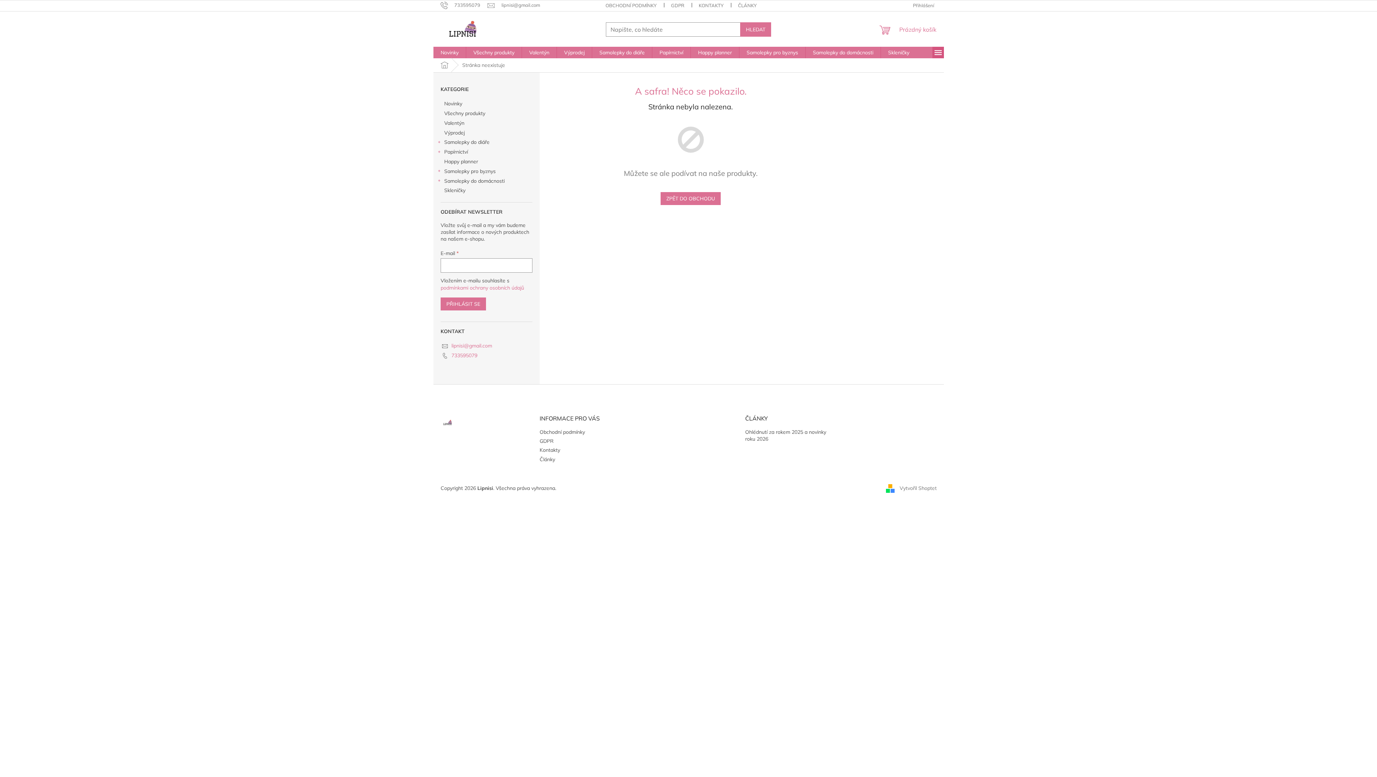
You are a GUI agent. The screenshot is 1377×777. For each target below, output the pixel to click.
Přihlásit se (463, 304)
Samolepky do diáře (467, 142)
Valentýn (454, 123)
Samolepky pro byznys (470, 171)
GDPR (677, 5)
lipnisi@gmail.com (471, 345)
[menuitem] (449, 52)
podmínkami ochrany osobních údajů (482, 288)
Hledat (755, 29)
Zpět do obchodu (690, 198)
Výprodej (454, 133)
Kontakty (711, 5)
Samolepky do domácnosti (474, 181)
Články (747, 5)
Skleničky (454, 190)
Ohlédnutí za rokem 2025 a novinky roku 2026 (785, 435)
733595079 (464, 355)
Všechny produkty (464, 113)
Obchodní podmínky (631, 5)
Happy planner (461, 161)
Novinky (453, 103)
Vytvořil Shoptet (918, 488)
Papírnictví (456, 152)
